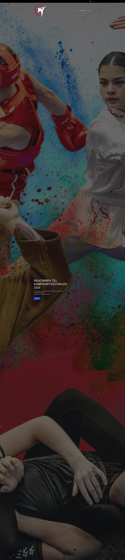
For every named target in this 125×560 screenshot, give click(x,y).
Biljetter (37, 298)
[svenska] (90, 1)
